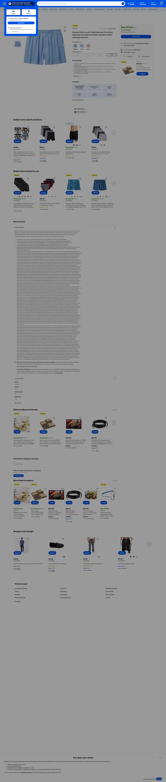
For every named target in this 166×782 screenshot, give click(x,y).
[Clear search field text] (119, 3)
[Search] (123, 3)
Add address (21, 23)
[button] (142, 3)
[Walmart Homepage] (4, 3)
